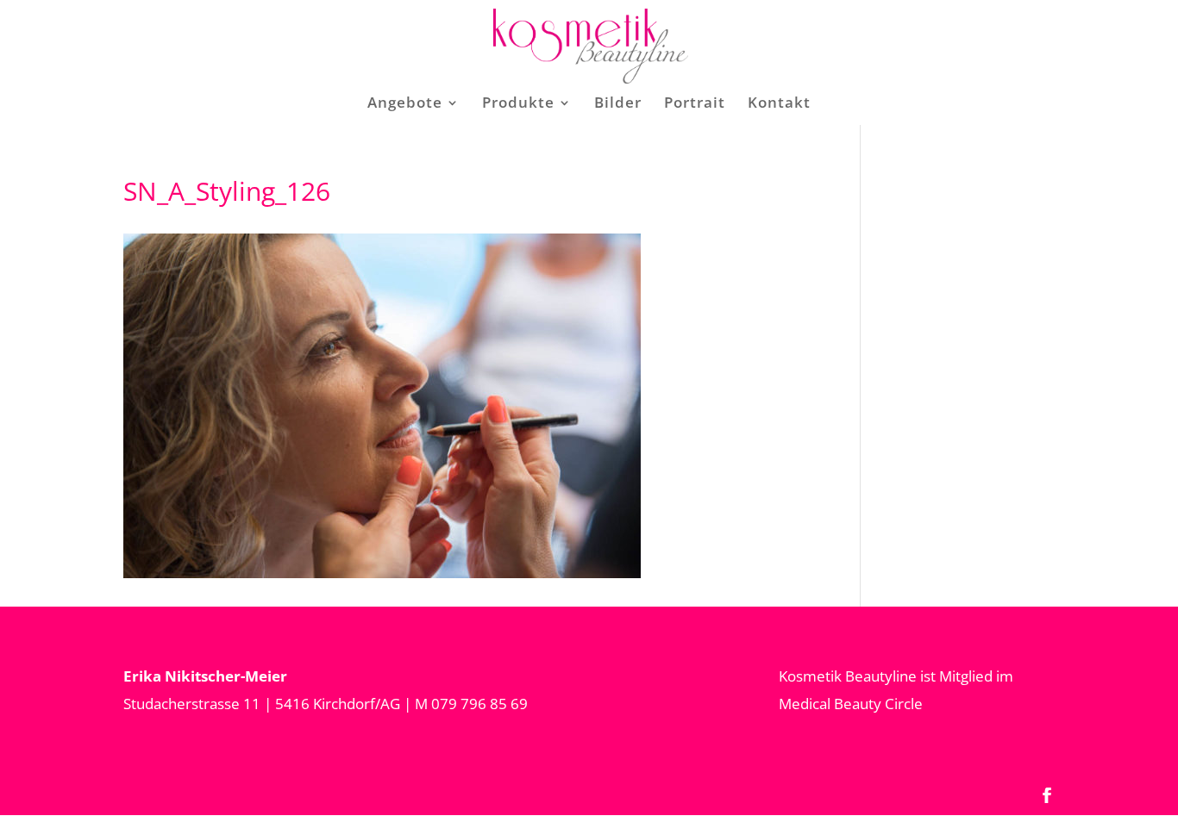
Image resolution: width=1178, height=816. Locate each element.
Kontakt (779, 104)
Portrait (694, 104)
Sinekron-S (444, 279)
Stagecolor (557, 196)
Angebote (404, 104)
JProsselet (555, 161)
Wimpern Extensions (444, 442)
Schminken (445, 489)
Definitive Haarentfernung (461, 337)
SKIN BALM (766, 196)
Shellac (430, 396)
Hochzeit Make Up (667, 535)
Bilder (618, 104)
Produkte (518, 104)
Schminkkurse (664, 489)
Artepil (636, 348)
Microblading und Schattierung (470, 232)
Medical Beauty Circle (851, 703)
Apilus (633, 313)
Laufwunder (564, 230)
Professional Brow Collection (785, 243)
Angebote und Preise (457, 174)
